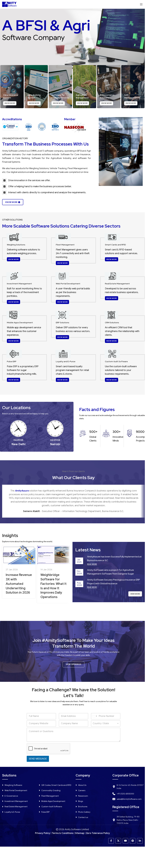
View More (135, 594)
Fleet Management (50, 796)
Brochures (82, 806)
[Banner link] (12, 86)
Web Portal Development (16, 790)
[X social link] (118, 841)
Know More (11, 202)
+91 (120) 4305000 (125, 793)
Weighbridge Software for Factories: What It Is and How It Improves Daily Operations (53, 586)
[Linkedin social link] (140, 841)
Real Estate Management (16, 806)
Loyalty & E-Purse (12, 812)
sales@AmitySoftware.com (129, 799)
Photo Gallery (84, 812)
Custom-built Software (51, 806)
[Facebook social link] (111, 841)
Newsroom (83, 796)
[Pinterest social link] (133, 841)
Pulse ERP (45, 812)
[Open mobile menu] (141, 4)
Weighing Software (13, 785)
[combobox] (94, 716)
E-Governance (11, 796)
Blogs (80, 801)
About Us (82, 785)
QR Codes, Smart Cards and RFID (56, 785)
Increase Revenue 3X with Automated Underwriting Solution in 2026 (19, 584)
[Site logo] (9, 4)
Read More (92, 564)
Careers (81, 790)
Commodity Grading (50, 790)
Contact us (83, 817)
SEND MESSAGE (38, 758)
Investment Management (16, 801)
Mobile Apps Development (53, 801)
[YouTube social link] (125, 841)
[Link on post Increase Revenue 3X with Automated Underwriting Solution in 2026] (18, 554)
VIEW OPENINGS (73, 664)
